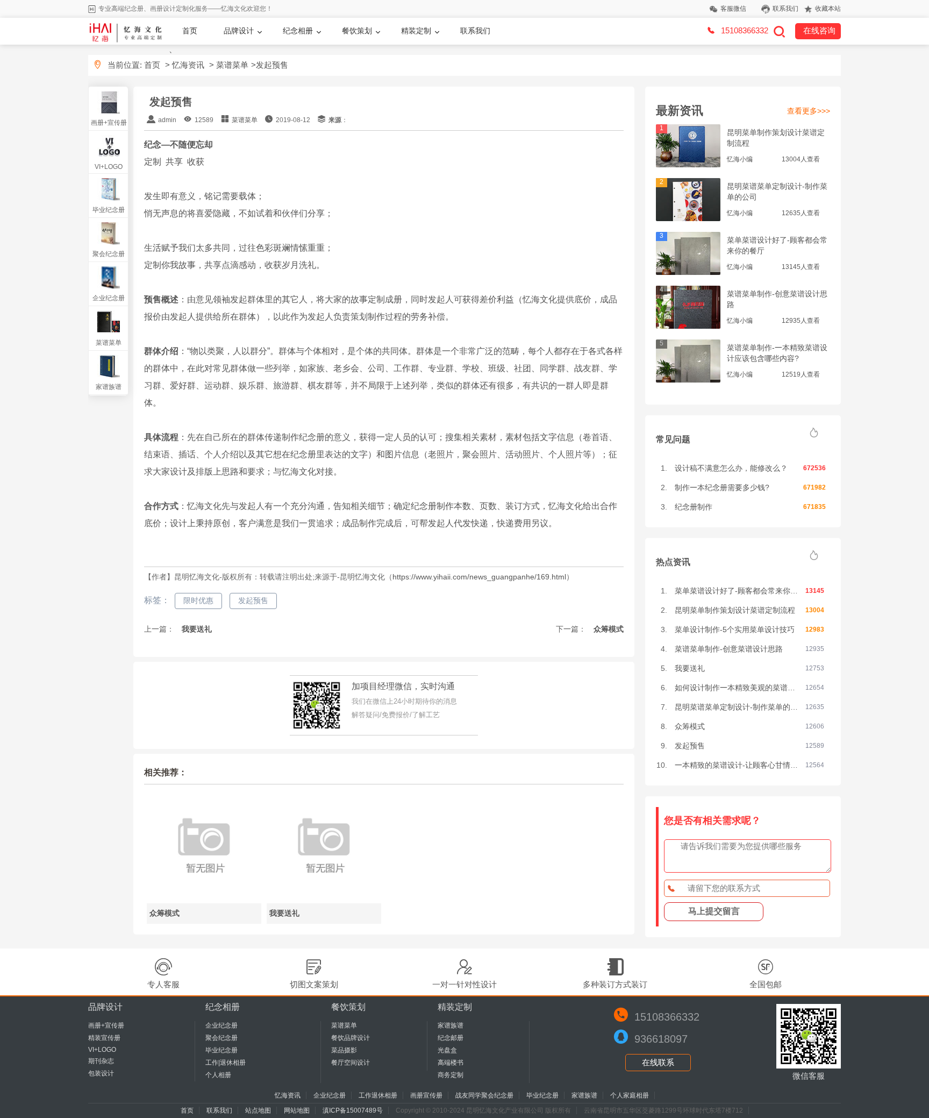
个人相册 (218, 1075)
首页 (189, 30)
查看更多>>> (808, 111)
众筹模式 (607, 629)
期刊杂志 (101, 1061)
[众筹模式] (204, 898)
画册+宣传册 (109, 122)
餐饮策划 (357, 30)
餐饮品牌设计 (350, 1038)
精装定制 (416, 30)
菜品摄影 (344, 1050)
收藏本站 (828, 8)
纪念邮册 (450, 1038)
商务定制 (450, 1075)
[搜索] (779, 31)
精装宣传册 (104, 1038)
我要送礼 (196, 629)
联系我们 (785, 8)
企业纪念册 (108, 298)
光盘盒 (447, 1050)
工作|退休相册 (225, 1062)
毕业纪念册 (108, 210)
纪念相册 (298, 30)
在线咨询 (819, 30)
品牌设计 (239, 30)
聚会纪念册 (108, 254)
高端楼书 (450, 1062)
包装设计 (101, 1073)
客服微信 (733, 8)
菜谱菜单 (232, 64)
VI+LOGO (109, 167)
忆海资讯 (188, 64)
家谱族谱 (109, 387)
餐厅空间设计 (350, 1062)
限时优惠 (198, 600)
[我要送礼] (324, 898)
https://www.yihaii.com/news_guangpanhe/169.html (479, 576)
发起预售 (253, 600)
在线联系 (658, 1062)
